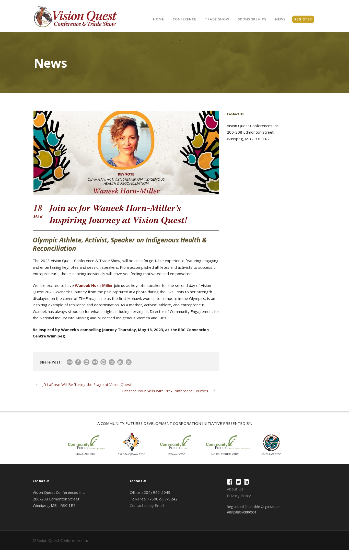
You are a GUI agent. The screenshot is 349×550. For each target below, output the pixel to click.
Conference (184, 19)
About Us (235, 489)
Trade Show (217, 19)
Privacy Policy (239, 495)
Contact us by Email (147, 505)
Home (158, 19)
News (280, 19)
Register (303, 19)
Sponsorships (252, 19)
